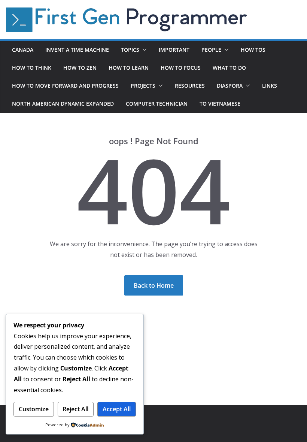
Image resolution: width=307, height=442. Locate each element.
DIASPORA (230, 85)
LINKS (269, 85)
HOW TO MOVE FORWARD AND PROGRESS (65, 85)
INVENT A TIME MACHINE (77, 49)
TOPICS (130, 49)
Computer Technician (157, 103)
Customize (34, 409)
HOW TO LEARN (129, 67)
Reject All (75, 409)
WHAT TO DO (229, 67)
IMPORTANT (174, 49)
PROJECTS (143, 85)
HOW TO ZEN (80, 67)
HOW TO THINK (31, 67)
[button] (143, 50)
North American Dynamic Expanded (63, 103)
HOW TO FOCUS (181, 67)
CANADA (22, 49)
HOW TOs (253, 49)
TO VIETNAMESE (220, 103)
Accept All (117, 409)
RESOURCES (190, 85)
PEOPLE (211, 49)
